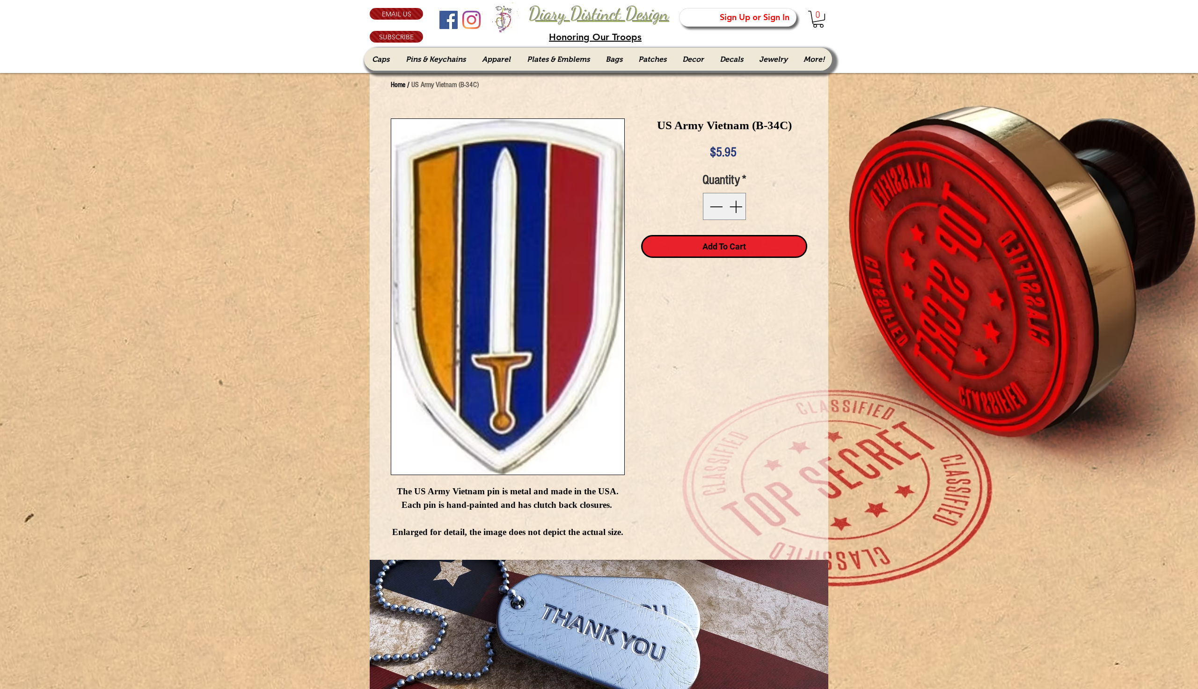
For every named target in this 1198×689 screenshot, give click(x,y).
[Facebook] (448, 20)
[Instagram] (471, 20)
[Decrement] (715, 206)
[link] (818, 19)
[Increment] (736, 206)
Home (398, 85)
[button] (396, 37)
